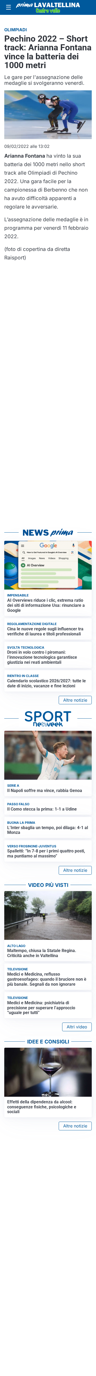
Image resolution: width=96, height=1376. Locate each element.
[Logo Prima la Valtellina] (48, 7)
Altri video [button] (77, 1026)
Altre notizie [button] (75, 700)
